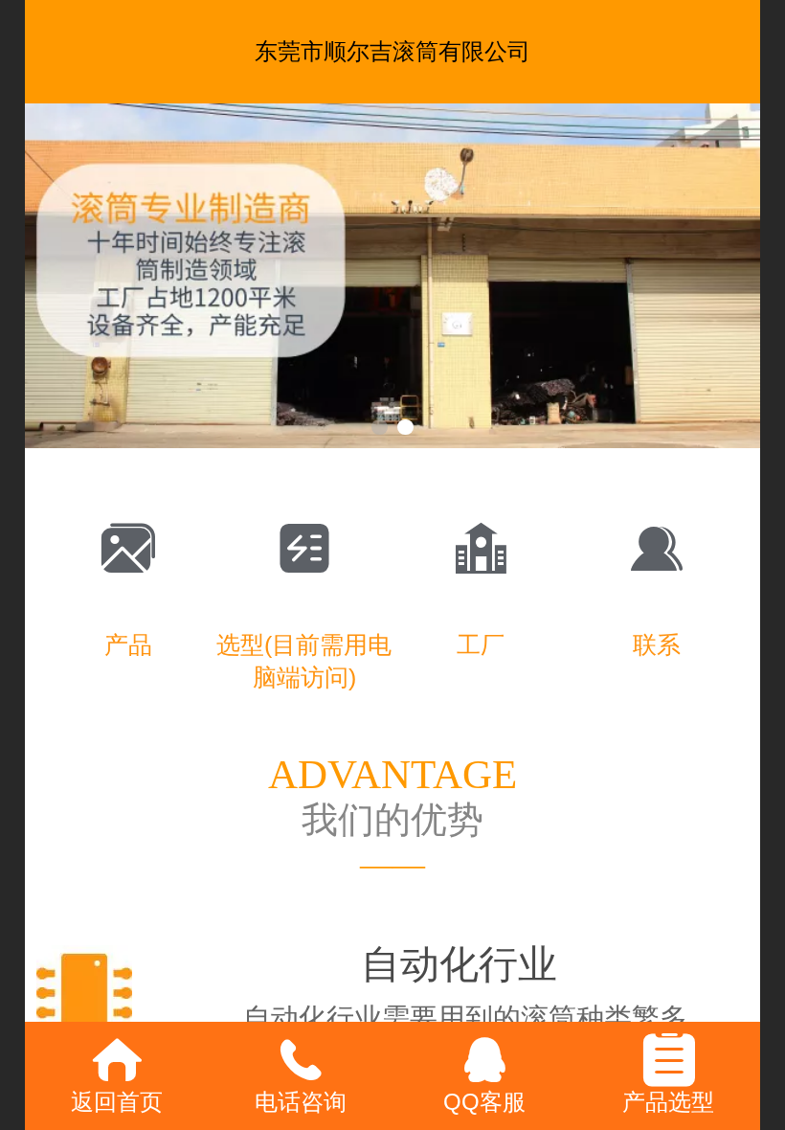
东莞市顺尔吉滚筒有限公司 (392, 51)
